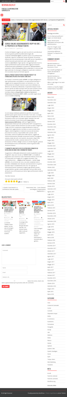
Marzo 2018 (50, 237)
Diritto (49, 316)
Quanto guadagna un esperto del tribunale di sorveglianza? (54, 71)
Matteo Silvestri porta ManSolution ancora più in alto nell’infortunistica (55, 42)
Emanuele (20, 48)
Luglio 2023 (50, 105)
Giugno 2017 (50, 262)
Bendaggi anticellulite (53, 33)
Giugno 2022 (50, 140)
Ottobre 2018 (51, 218)
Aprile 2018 (50, 235)
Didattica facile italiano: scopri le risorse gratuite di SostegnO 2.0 (9, 210)
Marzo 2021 (50, 156)
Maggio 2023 (50, 110)
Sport (48, 356)
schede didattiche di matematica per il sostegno (38, 221)
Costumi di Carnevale (53, 305)
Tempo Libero (51, 359)
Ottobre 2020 (51, 167)
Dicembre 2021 (51, 146)
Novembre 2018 (51, 216)
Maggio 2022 (50, 143)
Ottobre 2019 (51, 186)
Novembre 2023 (51, 100)
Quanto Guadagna (52, 351)
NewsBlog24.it (8, 5)
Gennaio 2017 (51, 275)
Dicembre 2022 (51, 124)
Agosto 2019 (50, 191)
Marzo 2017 (50, 270)
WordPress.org (51, 381)
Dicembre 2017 (51, 245)
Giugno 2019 (50, 197)
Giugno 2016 (50, 289)
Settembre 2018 (51, 221)
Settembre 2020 (51, 170)
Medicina (49, 335)
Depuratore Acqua (52, 313)
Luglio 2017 (50, 259)
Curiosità (49, 311)
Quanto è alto (51, 348)
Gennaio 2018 (51, 243)
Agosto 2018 (50, 224)
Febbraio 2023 (51, 119)
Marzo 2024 (50, 97)
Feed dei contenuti (52, 376)
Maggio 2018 (50, 232)
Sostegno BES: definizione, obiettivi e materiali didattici (23, 210)
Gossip (49, 329)
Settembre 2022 (51, 132)
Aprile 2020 (50, 178)
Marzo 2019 (50, 205)
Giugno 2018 (50, 229)
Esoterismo (50, 321)
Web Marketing (51, 362)
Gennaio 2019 (51, 210)
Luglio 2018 (50, 226)
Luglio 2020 (50, 173)
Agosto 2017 (50, 256)
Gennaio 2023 (51, 121)
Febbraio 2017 (51, 272)
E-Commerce (50, 319)
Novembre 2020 (51, 164)
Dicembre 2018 (51, 213)
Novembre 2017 (51, 248)
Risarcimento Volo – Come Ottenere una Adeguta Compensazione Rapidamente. (36, 189)
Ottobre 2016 (51, 283)
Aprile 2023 (50, 113)
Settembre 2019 (51, 189)
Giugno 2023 (50, 108)
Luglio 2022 (50, 137)
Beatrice (7, 217)
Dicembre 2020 (51, 162)
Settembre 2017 (51, 253)
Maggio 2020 (50, 175)
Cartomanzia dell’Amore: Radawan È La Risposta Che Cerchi (54, 53)
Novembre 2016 (51, 280)
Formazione (5, 23)
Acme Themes (62, 393)
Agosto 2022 (50, 135)
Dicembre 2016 (51, 278)
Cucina (49, 308)
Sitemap (14, 1)
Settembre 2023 (51, 102)
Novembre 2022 (51, 127)
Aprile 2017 (50, 267)
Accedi (49, 373)
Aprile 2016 (50, 291)
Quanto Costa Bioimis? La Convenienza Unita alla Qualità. (10, 188)
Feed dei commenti (52, 378)
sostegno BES (22, 220)
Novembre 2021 (51, 148)
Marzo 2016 (50, 294)
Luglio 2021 (50, 151)
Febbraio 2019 (51, 208)
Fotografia (50, 327)
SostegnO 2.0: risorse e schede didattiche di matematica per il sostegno (38, 209)
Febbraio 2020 (51, 181)
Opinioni (49, 346)
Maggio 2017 (50, 264)
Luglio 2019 (50, 194)
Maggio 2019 (50, 200)
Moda (49, 338)
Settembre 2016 (51, 286)
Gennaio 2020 (51, 183)
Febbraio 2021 (51, 159)
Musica (49, 340)
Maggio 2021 (50, 154)
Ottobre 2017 (51, 251)
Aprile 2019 (50, 202)
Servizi (49, 354)
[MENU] (2, 15)
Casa (48, 302)
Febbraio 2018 (51, 240)
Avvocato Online (51, 385)
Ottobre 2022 (51, 129)
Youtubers (50, 365)
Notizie (49, 343)
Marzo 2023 (50, 116)
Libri (48, 332)
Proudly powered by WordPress (36, 393)
